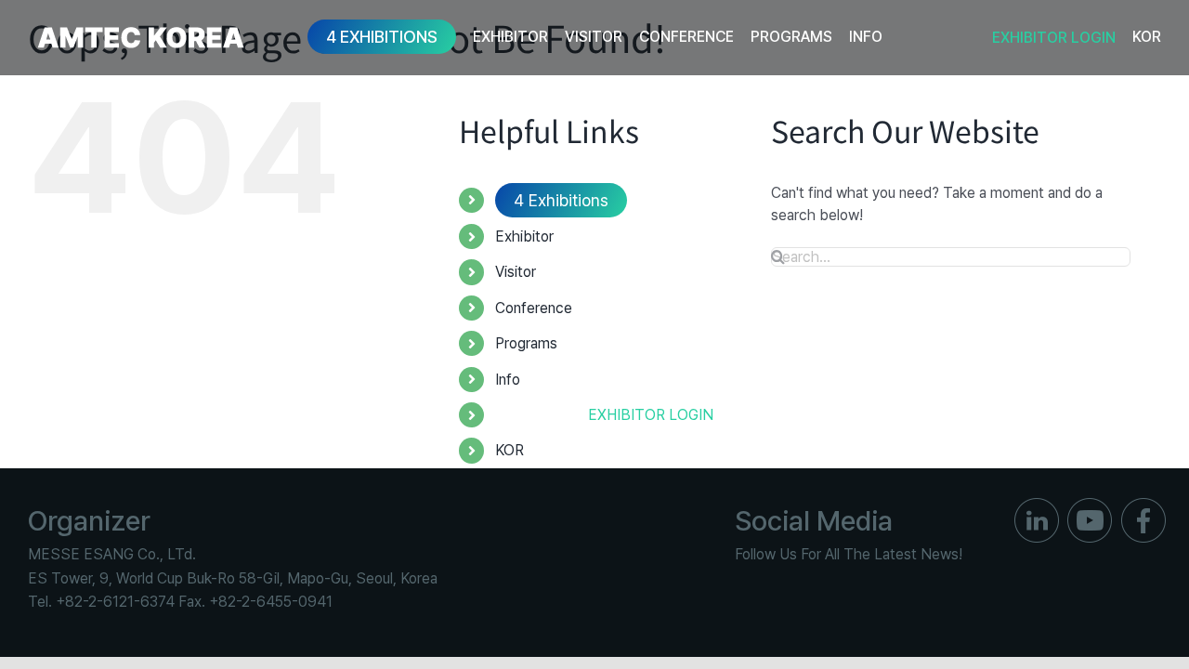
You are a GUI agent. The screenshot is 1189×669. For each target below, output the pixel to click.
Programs (526, 343)
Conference (533, 308)
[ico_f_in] (1036, 505)
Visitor (515, 272)
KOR (509, 450)
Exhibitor (524, 236)
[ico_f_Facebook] (1143, 505)
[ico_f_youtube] (1089, 505)
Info (507, 379)
